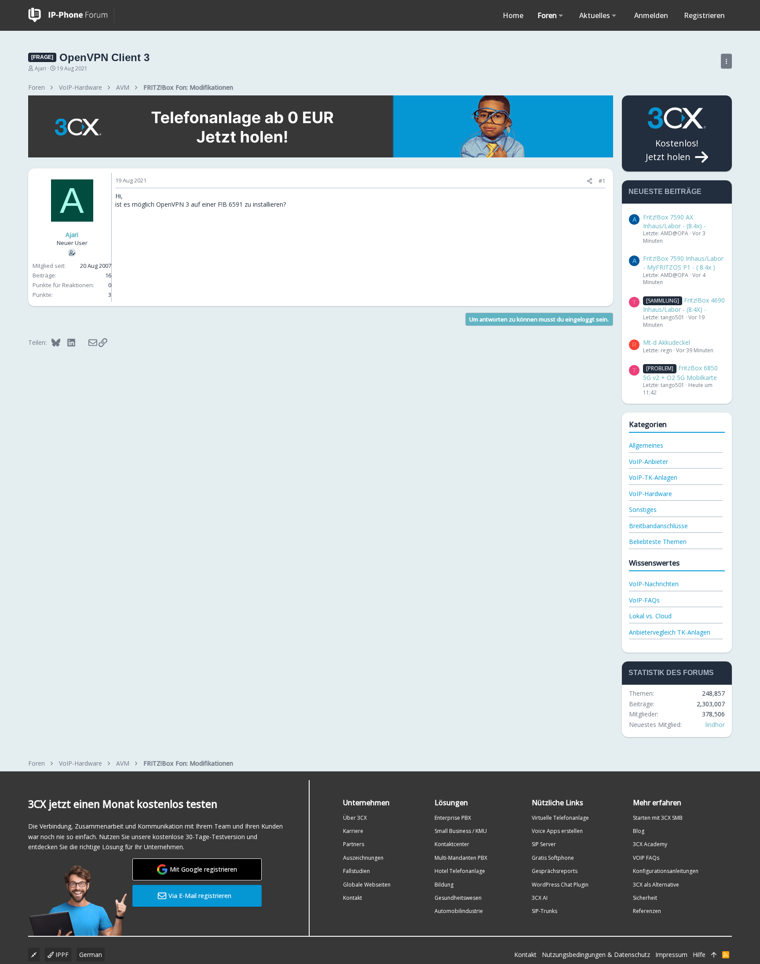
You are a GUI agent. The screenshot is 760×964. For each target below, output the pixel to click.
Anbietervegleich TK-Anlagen (669, 632)
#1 (602, 181)
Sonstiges (643, 509)
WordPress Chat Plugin (560, 884)
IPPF (61, 954)
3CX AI (540, 898)
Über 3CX (355, 818)
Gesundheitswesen (458, 898)
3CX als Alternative (656, 884)
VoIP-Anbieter (648, 461)
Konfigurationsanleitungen (665, 871)
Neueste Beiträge (665, 191)
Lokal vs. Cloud (650, 616)
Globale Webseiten (367, 884)
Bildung (444, 884)
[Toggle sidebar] (726, 61)
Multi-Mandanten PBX (461, 858)
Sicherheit (645, 898)
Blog (638, 831)
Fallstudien (356, 871)
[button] (561, 15)
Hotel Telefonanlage (460, 871)
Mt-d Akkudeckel (666, 342)
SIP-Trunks (544, 911)
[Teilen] (590, 181)
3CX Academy (650, 844)
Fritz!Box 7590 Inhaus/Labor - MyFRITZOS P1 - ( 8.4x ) (683, 262)
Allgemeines (646, 445)
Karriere (353, 831)
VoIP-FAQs (644, 600)
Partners (353, 844)
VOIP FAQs (646, 858)
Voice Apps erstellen (557, 831)
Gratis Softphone (553, 858)
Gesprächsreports (554, 871)
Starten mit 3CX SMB (658, 818)
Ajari (40, 68)
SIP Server (544, 844)
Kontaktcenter (452, 844)
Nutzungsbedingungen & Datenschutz (596, 954)
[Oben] (714, 955)
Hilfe (699, 954)
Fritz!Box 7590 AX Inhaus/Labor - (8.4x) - (674, 221)
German (90, 954)
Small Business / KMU (461, 831)
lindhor (715, 724)
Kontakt (352, 898)
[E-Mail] (87, 342)
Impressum (671, 954)
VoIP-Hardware (650, 493)
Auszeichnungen (363, 858)
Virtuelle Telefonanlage (560, 818)
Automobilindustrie (459, 911)
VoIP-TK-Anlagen (653, 477)
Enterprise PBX (453, 818)
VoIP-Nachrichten (654, 584)
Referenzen (647, 911)
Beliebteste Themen (658, 541)
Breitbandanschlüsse (658, 526)
